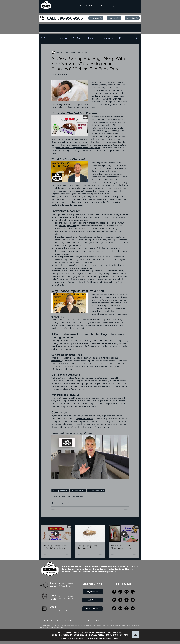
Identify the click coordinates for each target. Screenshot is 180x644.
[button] (136, 38)
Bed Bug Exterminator (60, 491)
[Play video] (69, 90)
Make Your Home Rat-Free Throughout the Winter (123, 547)
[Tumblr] (120, 600)
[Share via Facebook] (52, 503)
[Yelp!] (126, 608)
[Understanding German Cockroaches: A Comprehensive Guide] (90, 533)
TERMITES (100, 632)
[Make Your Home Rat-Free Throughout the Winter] (124, 533)
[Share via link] (68, 503)
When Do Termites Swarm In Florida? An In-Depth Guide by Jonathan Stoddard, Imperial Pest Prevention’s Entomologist (55, 547)
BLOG (54, 635)
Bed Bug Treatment (78, 491)
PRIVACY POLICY (96, 635)
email (110, 621)
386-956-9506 (70, 18)
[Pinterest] (126, 600)
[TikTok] (114, 608)
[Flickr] (120, 608)
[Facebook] (114, 592)
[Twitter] (114, 600)
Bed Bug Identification (96, 491)
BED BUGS (89, 632)
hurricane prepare (61, 38)
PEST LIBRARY (65, 635)
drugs (90, 38)
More (121, 38)
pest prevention (78, 496)
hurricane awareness (106, 38)
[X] (133, 592)
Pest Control (78, 38)
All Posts (45, 38)
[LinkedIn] (133, 600)
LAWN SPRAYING (114, 632)
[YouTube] (126, 592)
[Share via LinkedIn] (63, 503)
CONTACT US (112, 635)
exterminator (66, 496)
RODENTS (78, 632)
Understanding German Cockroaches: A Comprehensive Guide (88, 547)
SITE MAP (124, 635)
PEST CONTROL (65, 632)
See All (136, 521)
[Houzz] (133, 608)
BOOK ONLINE (80, 635)
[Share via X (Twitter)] (58, 503)
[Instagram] (120, 592)
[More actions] (127, 52)
